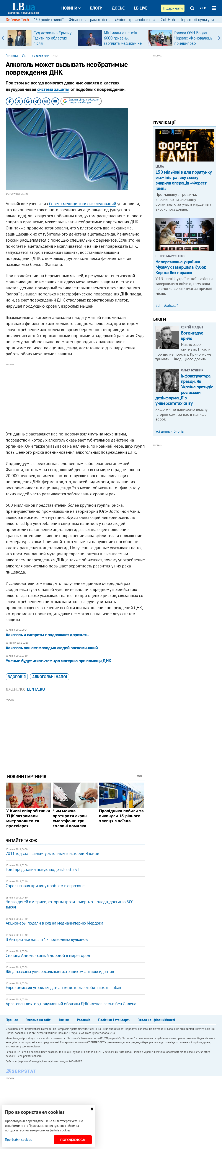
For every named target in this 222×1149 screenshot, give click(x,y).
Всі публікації (166, 305)
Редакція (83, 1019)
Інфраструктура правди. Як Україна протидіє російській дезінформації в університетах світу (184, 389)
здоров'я (17, 676)
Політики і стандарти (114, 1019)
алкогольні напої (49, 676)
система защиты (53, 89)
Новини (69, 8)
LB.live (140, 8)
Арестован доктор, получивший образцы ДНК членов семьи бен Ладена (71, 1004)
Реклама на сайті (38, 1019)
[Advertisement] (75, 397)
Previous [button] (3, 38)
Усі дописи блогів (169, 431)
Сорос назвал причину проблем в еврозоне (45, 886)
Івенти (64, 1019)
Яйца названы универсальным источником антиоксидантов (60, 971)
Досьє (118, 8)
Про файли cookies (18, 1139)
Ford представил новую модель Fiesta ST (42, 869)
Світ (25, 55)
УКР (202, 8)
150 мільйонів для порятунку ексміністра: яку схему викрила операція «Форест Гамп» (183, 180)
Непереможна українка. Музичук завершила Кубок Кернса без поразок (180, 267)
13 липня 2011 (41, 56)
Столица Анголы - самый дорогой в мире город (48, 955)
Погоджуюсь (72, 1140)
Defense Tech (17, 19)
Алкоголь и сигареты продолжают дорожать (47, 635)
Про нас (12, 1019)
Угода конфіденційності (156, 1019)
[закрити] (92, 1109)
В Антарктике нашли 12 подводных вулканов (47, 939)
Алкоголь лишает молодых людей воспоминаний (52, 648)
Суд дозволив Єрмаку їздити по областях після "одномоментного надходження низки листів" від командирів (53, 45)
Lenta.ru (36, 689)
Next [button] (219, 38)
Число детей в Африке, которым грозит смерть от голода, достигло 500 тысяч (70, 904)
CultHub (168, 19)
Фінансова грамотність (89, 19)
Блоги (96, 8)
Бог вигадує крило (192, 335)
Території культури (197, 19)
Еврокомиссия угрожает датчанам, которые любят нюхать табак (63, 987)
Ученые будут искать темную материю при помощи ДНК (58, 661)
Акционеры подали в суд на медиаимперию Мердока (54, 923)
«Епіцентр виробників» (135, 19)
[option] (41, 38)
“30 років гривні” (49, 19)
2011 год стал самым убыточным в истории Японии (52, 853)
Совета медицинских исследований (82, 203)
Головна (12, 55)
